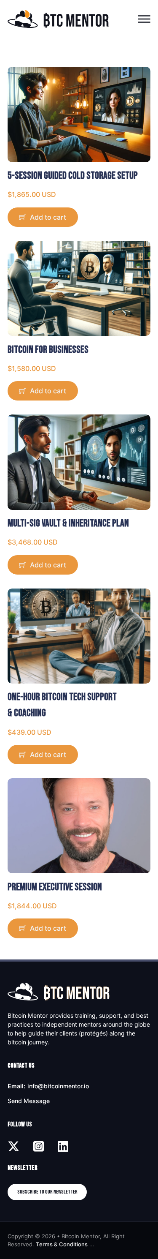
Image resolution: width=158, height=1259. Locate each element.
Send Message (29, 1100)
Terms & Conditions (62, 1244)
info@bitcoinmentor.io (58, 1086)
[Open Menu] (144, 19)
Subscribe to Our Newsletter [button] (47, 1191)
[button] (79, 217)
